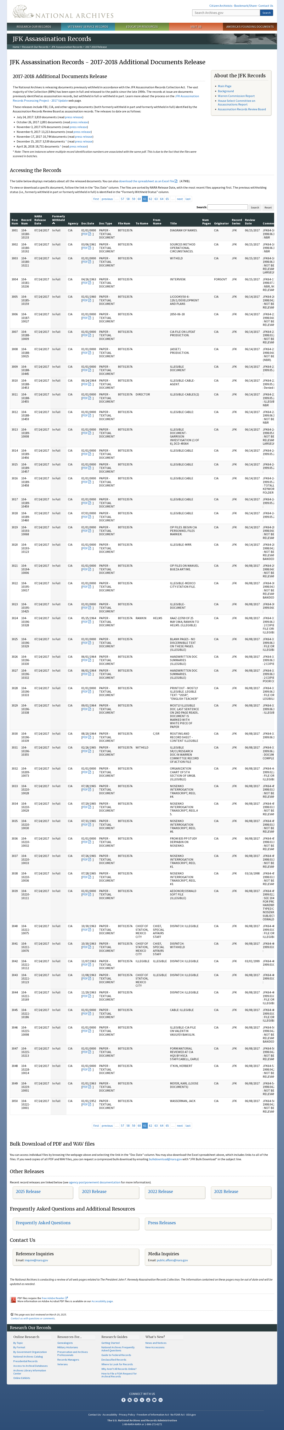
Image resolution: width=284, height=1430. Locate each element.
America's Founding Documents (250, 27)
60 (139, 199)
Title (173, 223)
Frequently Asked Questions (43, 1222)
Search (267, 12)
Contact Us (265, 6)
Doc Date (87, 223)
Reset (268, 207)
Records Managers (68, 1359)
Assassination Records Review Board (242, 109)
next (180, 199)
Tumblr (142, 1400)
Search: (201, 207)
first (96, 199)
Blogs (154, 1400)
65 (167, 199)
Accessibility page (102, 1301)
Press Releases (162, 1222)
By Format (19, 1347)
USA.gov (191, 1414)
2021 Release (226, 1191)
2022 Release (160, 1191)
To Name (142, 223)
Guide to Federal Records (116, 1355)
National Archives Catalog (28, 1356)
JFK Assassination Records (66, 47)
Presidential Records (25, 1361)
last (188, 199)
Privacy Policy (127, 1414)
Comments (270, 223)
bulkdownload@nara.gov (165, 1159)
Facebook (123, 1400)
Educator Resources (142, 27)
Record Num (26, 221)
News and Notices (156, 1343)
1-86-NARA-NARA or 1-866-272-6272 (142, 1424)
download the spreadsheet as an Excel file (146, 181)
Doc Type (105, 223)
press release (73, 117)
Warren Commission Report (236, 96)
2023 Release (94, 1191)
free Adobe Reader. (53, 1298)
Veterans (62, 1364)
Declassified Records (113, 1359)
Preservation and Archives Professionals (72, 1353)
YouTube (148, 1400)
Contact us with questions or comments (33, 1318)
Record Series (237, 221)
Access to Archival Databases (30, 1366)
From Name (157, 221)
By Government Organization (30, 1352)
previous (107, 199)
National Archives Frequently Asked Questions (118, 1349)
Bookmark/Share (245, 6)
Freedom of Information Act (153, 1414)
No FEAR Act (178, 1414)
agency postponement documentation (94, 1182)
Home (16, 47)
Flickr (160, 1400)
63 (156, 199)
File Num (124, 223)
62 (150, 199)
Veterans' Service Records (88, 27)
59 (133, 199)
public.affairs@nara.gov (172, 1260)
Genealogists (65, 1343)
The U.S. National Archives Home (63, 11)
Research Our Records (34, 27)
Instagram (135, 1400)
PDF (85, 234)
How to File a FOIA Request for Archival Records (119, 1375)
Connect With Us (142, 1394)
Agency (73, 223)
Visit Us (196, 27)
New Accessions (155, 1347)
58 (128, 199)
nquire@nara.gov (37, 1260)
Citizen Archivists (220, 6)
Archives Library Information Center (29, 1372)
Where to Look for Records (117, 1364)
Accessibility (110, 1414)
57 (122, 199)
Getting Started (110, 1343)
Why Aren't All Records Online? (119, 1369)
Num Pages (206, 221)
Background (226, 91)
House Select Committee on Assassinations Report (236, 102)
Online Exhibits (21, 1378)
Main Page (224, 86)
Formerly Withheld (58, 218)
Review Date (250, 221)
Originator (221, 223)
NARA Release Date (40, 219)
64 (161, 199)
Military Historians (67, 1347)
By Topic (18, 1343)
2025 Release (28, 1191)
